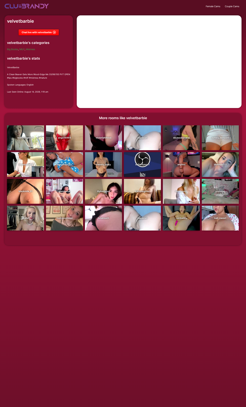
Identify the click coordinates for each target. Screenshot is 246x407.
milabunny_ (181, 191)
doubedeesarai (181, 137)
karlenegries (142, 191)
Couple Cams (232, 6)
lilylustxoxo (103, 191)
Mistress (30, 49)
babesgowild (25, 164)
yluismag (220, 191)
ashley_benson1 (220, 137)
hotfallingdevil (26, 137)
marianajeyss (64, 164)
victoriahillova (103, 137)
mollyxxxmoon (65, 218)
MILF (22, 49)
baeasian (142, 137)
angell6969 (64, 137)
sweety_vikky (103, 164)
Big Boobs (12, 49)
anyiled (181, 164)
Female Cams (213, 6)
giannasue (64, 191)
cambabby (181, 218)
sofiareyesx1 (142, 164)
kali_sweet (220, 218)
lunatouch (103, 218)
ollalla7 (26, 218)
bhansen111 (220, 164)
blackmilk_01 (26, 191)
